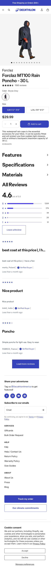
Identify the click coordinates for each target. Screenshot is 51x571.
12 (39, 62)
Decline (25, 557)
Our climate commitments (26, 508)
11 (37, 62)
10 (34, 62)
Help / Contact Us (12, 451)
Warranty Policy (12, 461)
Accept (25, 551)
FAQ (6, 447)
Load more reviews (25, 364)
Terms (31, 417)
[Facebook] (6, 395)
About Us (8, 477)
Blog (6, 487)
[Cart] (48, 10)
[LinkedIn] (24, 395)
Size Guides (10, 465)
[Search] (9, 10)
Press (7, 482)
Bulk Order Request (13, 435)
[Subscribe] (43, 410)
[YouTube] (18, 395)
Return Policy (10, 456)
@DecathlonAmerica (21, 386)
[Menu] (3, 10)
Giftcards (8, 430)
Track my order (25, 499)
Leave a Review (14, 230)
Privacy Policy (39, 543)
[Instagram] (12, 395)
